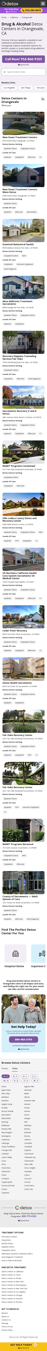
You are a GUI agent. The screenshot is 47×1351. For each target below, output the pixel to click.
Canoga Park (7, 1150)
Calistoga (5, 1143)
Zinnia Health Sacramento (17, 682)
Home (4, 17)
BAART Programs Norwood (18, 844)
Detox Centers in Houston (12, 1298)
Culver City (28, 1189)
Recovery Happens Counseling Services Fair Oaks (19, 357)
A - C (6, 1076)
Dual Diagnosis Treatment (12, 1257)
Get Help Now (11, 9)
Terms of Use (7, 1326)
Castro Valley (7, 1157)
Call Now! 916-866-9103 (23, 59)
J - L (34, 1076)
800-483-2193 (23, 1039)
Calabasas (6, 1140)
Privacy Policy (7, 1330)
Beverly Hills (6, 1129)
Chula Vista (6, 1168)
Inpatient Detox (8, 1247)
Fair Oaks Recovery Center (17, 735)
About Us (5, 1316)
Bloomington (7, 1133)
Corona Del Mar (8, 1186)
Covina (4, 1189)
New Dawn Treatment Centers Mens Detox (20, 191)
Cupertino (5, 1193)
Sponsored (12, 12)
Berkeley (27, 1126)
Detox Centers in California (12, 1271)
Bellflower (6, 1126)
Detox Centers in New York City (14, 1288)
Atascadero (6, 1115)
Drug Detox (6, 1240)
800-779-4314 (29, 1216)
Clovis (4, 1175)
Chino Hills (28, 1164)
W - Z (36, 1080)
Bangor (27, 1118)
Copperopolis (7, 1182)
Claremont (6, 1171)
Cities (15, 1068)
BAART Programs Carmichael (19, 465)
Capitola (27, 1150)
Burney (27, 1136)
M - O (6, 1080)
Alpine (26, 1094)
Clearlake (28, 1171)
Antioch (27, 1104)
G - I (25, 1076)
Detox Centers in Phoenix (12, 1302)
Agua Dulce (6, 1090)
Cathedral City (30, 1157)
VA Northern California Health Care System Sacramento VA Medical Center (20, 576)
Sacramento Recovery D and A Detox (19, 412)
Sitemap (5, 1323)
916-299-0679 (33, 10)
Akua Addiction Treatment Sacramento (17, 302)
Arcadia (5, 1108)
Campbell (28, 1147)
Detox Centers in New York (13, 1281)
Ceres (4, 1161)
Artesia (27, 1111)
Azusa (26, 1115)
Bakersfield (6, 1118)
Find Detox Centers (9, 1237)
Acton (4, 1087)
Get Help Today (21, 1344)
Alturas (27, 1097)
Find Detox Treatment (14, 1267)
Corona (27, 1182)
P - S (16, 1080)
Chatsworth (29, 1161)
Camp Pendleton (8, 1147)
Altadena (5, 1097)
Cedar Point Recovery (15, 630)
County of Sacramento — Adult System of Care (20, 898)
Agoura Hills (29, 1087)
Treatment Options (13, 1232)
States (5, 1068)
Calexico (27, 1140)
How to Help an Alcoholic (12, 1260)
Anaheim (5, 1101)
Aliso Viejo (6, 1094)
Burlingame (6, 1136)
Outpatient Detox (9, 1250)
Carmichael (28, 1154)
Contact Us (6, 1320)
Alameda (27, 1090)
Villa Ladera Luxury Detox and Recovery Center (19, 519)
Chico (4, 1164)
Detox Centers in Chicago (12, 1295)
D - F (15, 1076)
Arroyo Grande (7, 1111)
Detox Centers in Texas (11, 1275)
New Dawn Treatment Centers (20, 137)
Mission (5, 1313)
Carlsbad (5, 1154)
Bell (25, 1122)
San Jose (41, 87)
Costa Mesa (29, 1186)
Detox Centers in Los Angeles (14, 1292)
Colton (27, 1175)
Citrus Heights (30, 1168)
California (14, 17)
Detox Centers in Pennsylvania (14, 1285)
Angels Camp (7, 1104)
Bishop (27, 1129)
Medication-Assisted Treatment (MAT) (17, 1254)
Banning (5, 1122)
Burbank (27, 1133)
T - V (26, 1080)
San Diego (26, 87)
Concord (27, 1179)
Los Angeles (9, 87)
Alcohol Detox (7, 1243)
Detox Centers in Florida (11, 1278)
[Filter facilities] (42, 99)
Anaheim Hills (29, 1101)
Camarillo (28, 1143)
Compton (5, 1179)
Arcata (27, 1108)
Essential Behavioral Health (18, 244)
